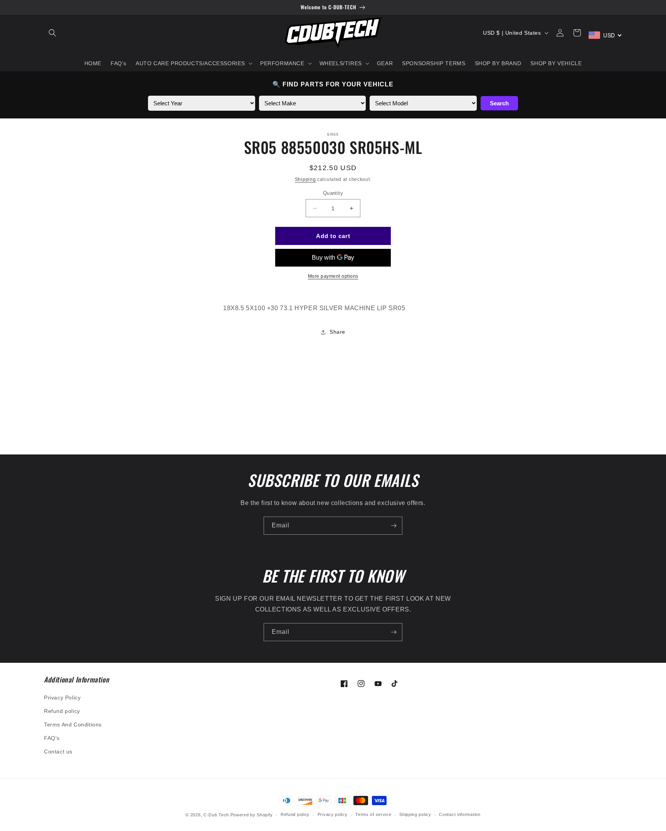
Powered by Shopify (251, 814)
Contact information (459, 814)
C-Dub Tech (216, 814)
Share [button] (337, 332)
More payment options (333, 276)
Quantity (333, 193)
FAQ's (52, 738)
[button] (52, 32)
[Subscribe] (393, 526)
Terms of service (373, 814)
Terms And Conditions (73, 724)
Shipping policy (415, 814)
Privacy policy (333, 814)
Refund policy (62, 711)
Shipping (305, 179)
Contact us (58, 751)
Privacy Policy (62, 697)
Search (499, 103)
